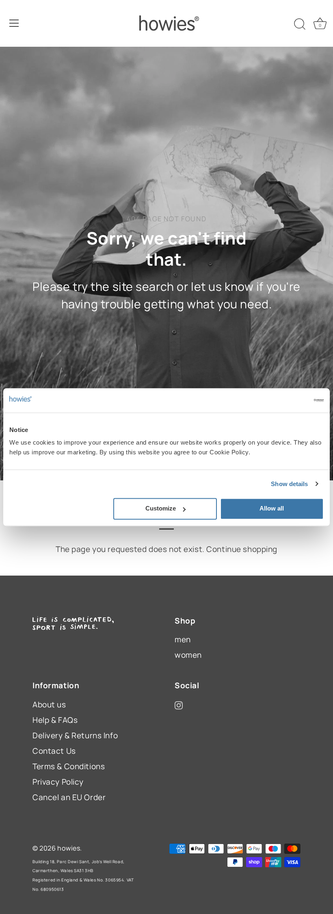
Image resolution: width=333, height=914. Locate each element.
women (188, 655)
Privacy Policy (58, 782)
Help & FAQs (55, 720)
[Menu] (14, 23)
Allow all (271, 508)
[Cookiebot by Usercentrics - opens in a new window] (288, 400)
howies (68, 848)
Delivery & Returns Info (75, 735)
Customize (160, 508)
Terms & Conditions (68, 766)
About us (49, 704)
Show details (289, 483)
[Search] (300, 24)
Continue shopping (241, 549)
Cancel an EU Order (69, 797)
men (183, 639)
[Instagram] (179, 704)
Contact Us (54, 751)
